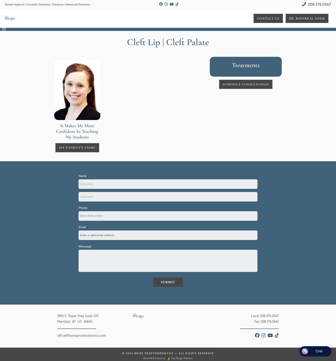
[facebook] (161, 4)
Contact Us (268, 18)
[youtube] (172, 4)
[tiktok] (177, 4)
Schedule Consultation (246, 84)
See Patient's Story (77, 148)
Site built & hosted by (168, 358)
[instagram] (166, 4)
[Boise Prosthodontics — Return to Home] (10, 18)
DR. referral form (307, 18)
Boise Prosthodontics (153, 353)
